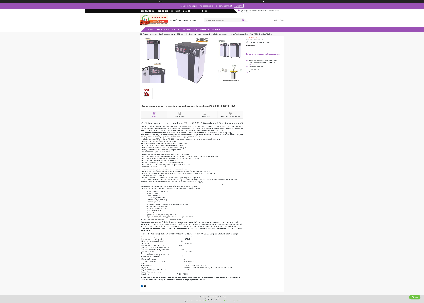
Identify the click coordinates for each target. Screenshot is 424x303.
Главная (150, 29)
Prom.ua (223, 297)
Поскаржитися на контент (213, 301)
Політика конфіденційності (232, 301)
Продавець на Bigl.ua (212, 299)
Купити (239, 6)
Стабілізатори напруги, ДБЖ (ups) (171, 34)
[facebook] (142, 286)
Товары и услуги (162, 29)
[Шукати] (243, 20)
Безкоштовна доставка (256, 67)
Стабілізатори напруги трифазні (198, 34)
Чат (416, 297)
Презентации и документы (210, 29)
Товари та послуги (150, 34)
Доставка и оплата (190, 29)
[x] (145, 286)
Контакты (175, 29)
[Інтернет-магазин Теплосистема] (154, 20)
